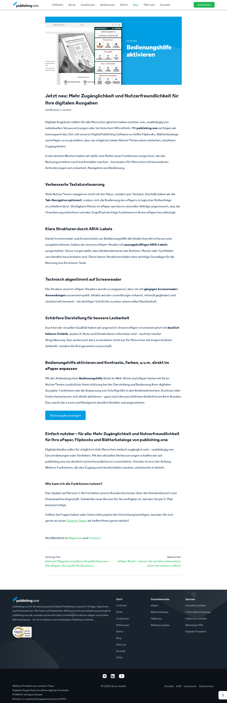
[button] (222, 695)
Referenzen (107, 5)
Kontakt (165, 5)
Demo (124, 4)
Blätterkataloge (159, 612)
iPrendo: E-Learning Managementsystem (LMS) (39, 699)
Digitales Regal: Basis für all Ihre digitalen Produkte (40, 690)
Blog (135, 5)
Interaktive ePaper (195, 605)
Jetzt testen (204, 4)
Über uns (149, 4)
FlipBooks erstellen (196, 618)
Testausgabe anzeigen (65, 415)
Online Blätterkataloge (198, 612)
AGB (178, 686)
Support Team (76, 520)
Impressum (190, 686)
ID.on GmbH (119, 686)
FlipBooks (156, 618)
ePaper (154, 605)
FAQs (119, 657)
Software (57, 4)
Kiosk (72, 5)
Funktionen (88, 5)
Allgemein (75, 538)
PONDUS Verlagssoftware (27, 694)
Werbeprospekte (160, 625)
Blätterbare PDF (194, 625)
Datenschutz (206, 686)
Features (94, 538)
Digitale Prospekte (195, 631)
